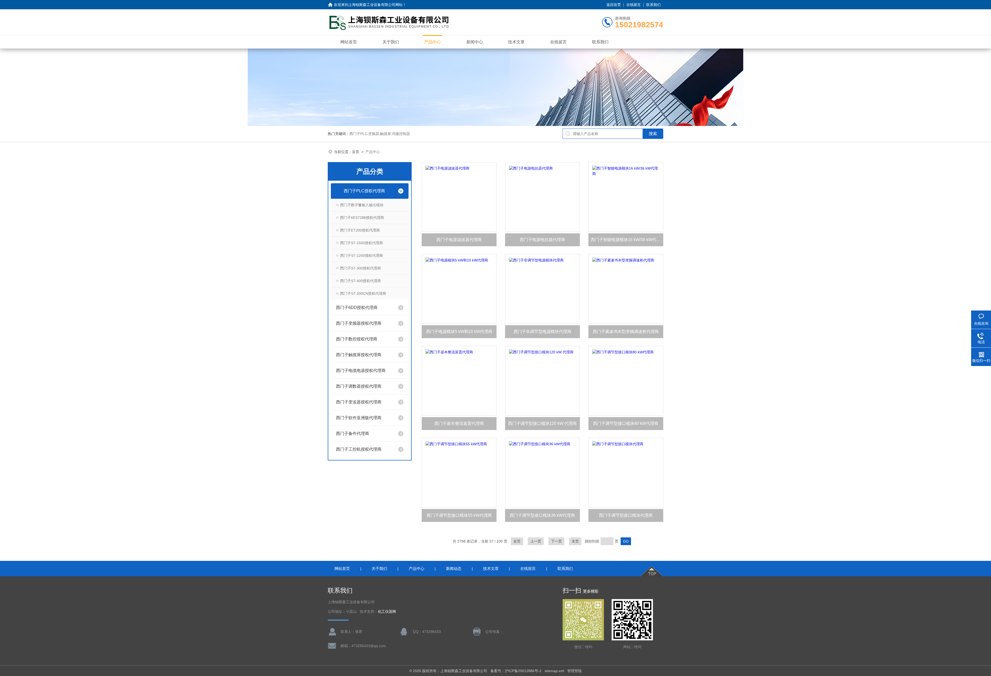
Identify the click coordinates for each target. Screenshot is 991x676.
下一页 (556, 541)
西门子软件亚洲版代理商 (358, 418)
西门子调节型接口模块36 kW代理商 (542, 515)
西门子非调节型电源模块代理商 (542, 331)
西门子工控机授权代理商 (358, 449)
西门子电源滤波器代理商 (459, 239)
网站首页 (348, 42)
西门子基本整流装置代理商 (459, 423)
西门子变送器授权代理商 (358, 402)
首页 (355, 152)
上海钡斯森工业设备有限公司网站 (375, 5)
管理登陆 (574, 671)
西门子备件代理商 (352, 433)
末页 (575, 541)
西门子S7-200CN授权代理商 (363, 293)
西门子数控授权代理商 (356, 339)
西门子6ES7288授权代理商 (362, 218)
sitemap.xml (554, 671)
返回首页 (613, 5)
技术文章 (516, 42)
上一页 (535, 541)
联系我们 (653, 5)
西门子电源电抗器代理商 (542, 239)
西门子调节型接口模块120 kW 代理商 (542, 423)
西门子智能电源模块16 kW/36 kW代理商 (627, 239)
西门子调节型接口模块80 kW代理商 (625, 423)
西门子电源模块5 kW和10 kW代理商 (459, 331)
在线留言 (633, 5)
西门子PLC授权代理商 (364, 191)
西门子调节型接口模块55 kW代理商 (459, 515)
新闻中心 (474, 42)
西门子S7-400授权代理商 (360, 281)
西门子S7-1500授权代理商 (361, 243)
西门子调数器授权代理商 (358, 386)
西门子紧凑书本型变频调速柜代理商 (626, 331)
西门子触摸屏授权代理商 (358, 355)
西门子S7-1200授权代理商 (361, 255)
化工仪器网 (387, 612)
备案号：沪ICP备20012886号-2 (515, 671)
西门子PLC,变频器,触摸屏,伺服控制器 (379, 134)
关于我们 (390, 42)
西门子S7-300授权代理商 (360, 268)
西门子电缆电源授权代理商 (361, 370)
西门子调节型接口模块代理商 (626, 515)
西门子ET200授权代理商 (360, 230)
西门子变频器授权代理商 (358, 323)
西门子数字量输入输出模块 (361, 205)
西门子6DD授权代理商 (357, 307)
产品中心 (432, 42)
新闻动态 (453, 568)
